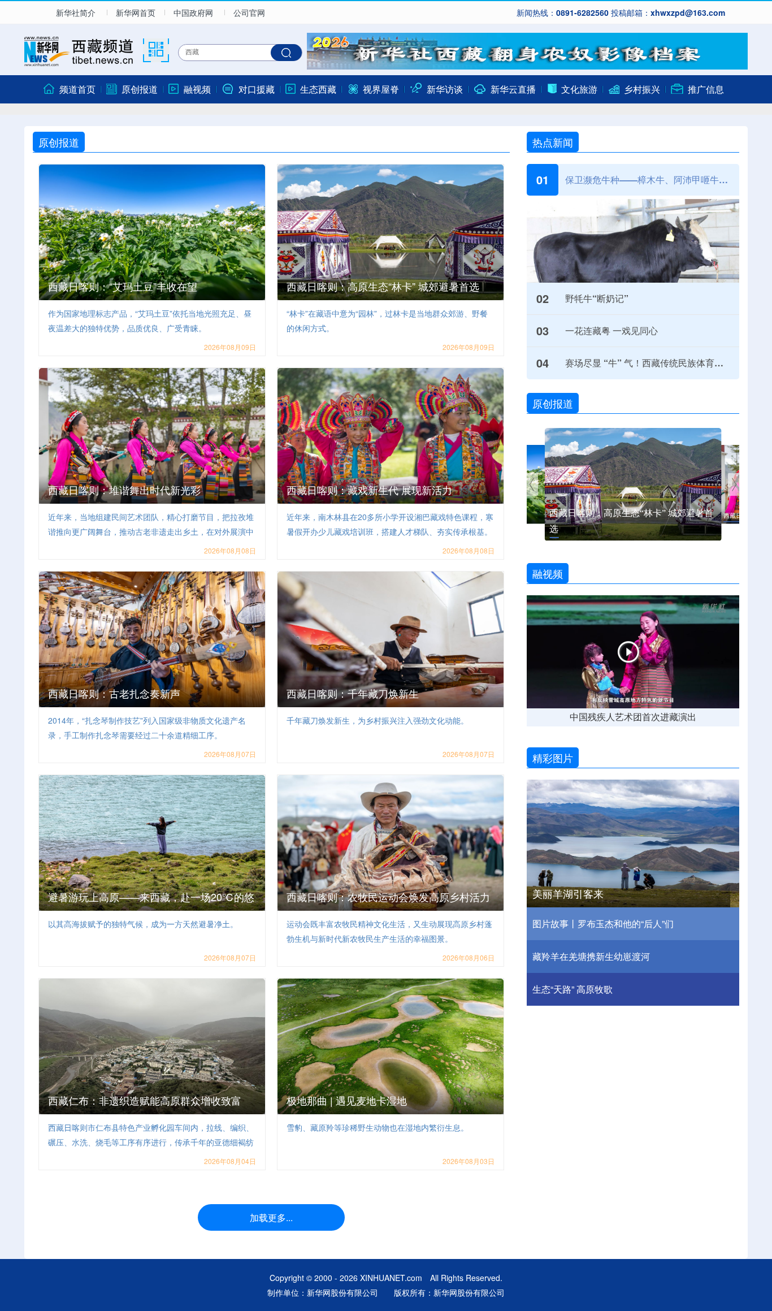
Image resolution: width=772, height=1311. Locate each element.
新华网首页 (135, 12)
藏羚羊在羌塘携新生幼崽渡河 (591, 956)
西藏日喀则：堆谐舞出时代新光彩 (124, 489)
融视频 (547, 573)
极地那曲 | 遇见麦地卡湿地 (347, 1100)
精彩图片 (552, 757)
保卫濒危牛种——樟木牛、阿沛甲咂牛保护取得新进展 (646, 179)
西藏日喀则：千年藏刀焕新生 (353, 693)
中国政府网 (193, 12)
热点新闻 (552, 142)
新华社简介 (76, 12)
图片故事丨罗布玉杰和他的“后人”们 (603, 923)
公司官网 (249, 12)
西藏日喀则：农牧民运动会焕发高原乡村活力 (388, 896)
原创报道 (58, 142)
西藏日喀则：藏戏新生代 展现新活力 (369, 489)
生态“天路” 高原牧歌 (572, 989)
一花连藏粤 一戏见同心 (611, 330)
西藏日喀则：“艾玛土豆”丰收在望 (122, 286)
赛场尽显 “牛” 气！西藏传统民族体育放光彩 (646, 362)
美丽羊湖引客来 (568, 893)
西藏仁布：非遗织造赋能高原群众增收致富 (144, 1100)
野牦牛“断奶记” (596, 298)
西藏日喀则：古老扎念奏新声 (114, 693)
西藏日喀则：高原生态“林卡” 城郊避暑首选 (383, 286)
